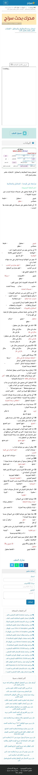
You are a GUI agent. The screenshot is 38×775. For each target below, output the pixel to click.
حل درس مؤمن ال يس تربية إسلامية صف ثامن (19, 751)
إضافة (30, 602)
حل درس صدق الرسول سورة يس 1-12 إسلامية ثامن (19, 737)
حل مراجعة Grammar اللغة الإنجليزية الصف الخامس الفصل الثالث (18, 615)
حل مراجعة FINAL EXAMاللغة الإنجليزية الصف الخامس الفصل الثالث (18, 648)
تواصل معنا (19, 772)
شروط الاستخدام (12, 768)
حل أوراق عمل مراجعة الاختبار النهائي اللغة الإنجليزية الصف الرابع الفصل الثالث (18, 662)
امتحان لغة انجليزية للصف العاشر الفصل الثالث (19, 700)
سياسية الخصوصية (26, 768)
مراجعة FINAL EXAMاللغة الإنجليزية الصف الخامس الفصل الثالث (18, 658)
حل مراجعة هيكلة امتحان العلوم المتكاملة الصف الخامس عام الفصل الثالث (18, 635)
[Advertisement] (19, 48)
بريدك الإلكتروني (29, 583)
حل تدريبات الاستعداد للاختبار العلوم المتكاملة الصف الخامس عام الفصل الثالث (18, 621)
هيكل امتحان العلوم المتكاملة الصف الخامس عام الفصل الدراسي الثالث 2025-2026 (18, 618)
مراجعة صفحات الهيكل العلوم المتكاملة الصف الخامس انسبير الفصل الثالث (18, 638)
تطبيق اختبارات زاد (26, 770)
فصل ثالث (16, 7)
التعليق (32, 590)
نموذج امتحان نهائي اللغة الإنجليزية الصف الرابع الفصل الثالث (18, 672)
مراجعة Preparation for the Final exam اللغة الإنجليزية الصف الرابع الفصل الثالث (18, 665)
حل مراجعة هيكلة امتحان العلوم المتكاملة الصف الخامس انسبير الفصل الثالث (18, 625)
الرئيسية (31, 7)
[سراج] (30, 2)
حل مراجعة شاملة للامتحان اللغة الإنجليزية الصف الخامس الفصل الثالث (18, 652)
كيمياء (23, 7)
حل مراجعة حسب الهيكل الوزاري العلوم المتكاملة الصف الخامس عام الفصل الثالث (18, 655)
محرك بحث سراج (12, 770)
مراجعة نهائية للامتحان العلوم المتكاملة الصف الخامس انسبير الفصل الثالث (18, 645)
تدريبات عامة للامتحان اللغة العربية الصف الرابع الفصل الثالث (18, 668)
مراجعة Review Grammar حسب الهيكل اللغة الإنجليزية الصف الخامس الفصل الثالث (18, 641)
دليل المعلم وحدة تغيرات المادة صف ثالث (19, 691)
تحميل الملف (17, 133)
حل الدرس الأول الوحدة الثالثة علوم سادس (19, 688)
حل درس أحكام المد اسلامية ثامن (19, 755)
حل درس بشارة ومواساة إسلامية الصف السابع (19, 728)
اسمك (33, 576)
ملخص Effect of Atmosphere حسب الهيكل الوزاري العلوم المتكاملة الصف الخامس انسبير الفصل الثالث (18, 628)
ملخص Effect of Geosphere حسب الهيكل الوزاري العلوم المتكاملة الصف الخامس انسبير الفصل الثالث (18, 631)
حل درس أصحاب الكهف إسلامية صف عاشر (19, 703)
